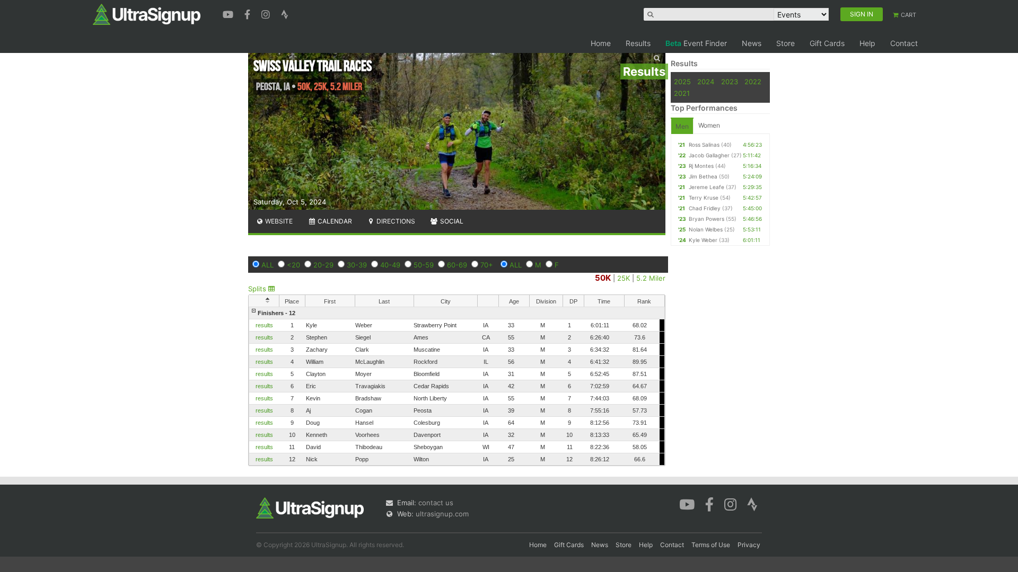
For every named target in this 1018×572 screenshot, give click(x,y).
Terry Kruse (703, 197)
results (264, 325)
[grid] (457, 386)
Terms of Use (710, 545)
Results (638, 43)
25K (623, 278)
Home (601, 43)
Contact (904, 43)
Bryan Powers (706, 219)
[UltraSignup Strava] (285, 13)
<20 (293, 265)
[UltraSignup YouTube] (229, 13)
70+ (486, 265)
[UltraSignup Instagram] (267, 13)
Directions (395, 221)
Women (709, 125)
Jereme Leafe (706, 187)
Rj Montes (701, 166)
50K (603, 278)
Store (785, 43)
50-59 (424, 265)
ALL (267, 265)
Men (682, 126)
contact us (435, 502)
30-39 (357, 265)
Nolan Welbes (706, 229)
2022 (752, 81)
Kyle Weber (703, 240)
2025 (682, 81)
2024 (705, 81)
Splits (258, 288)
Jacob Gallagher (709, 155)
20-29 (323, 265)
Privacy (749, 545)
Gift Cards (827, 43)
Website (278, 221)
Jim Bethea (703, 176)
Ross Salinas (704, 144)
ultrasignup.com (442, 514)
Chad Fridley (705, 208)
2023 (729, 81)
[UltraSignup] (146, 14)
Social (450, 221)
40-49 (390, 265)
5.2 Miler (650, 278)
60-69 (457, 265)
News (751, 43)
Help (867, 43)
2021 (682, 93)
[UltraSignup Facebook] (248, 13)
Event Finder (696, 43)
